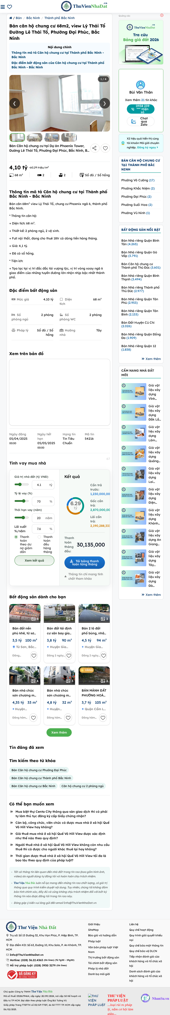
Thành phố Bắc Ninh (59, 17)
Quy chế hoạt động (141, 929)
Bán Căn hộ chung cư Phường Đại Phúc (39, 770)
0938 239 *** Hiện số (142, 109)
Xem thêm (59, 732)
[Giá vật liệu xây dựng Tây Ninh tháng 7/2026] (133, 557)
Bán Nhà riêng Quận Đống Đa (141, 336)
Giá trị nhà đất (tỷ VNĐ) (31, 476)
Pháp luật (94, 941)
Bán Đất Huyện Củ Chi (138, 324)
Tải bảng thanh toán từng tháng (85, 562)
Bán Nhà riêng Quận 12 (138, 348)
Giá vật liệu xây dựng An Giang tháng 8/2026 (155, 537)
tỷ (50, 485)
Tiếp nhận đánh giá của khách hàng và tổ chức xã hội (145, 961)
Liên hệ (133, 924)
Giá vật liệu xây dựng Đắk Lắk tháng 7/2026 (155, 413)
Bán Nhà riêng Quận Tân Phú (139, 301)
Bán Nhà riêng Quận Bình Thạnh (140, 277)
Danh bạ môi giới (99, 974)
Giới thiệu (94, 924)
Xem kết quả (34, 560)
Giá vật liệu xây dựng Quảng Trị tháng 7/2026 (154, 454)
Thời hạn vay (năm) (28, 510)
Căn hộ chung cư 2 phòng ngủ (83, 786)
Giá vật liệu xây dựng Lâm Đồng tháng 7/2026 (154, 433)
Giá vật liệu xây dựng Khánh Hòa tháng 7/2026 (154, 517)
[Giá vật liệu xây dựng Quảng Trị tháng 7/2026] (133, 453)
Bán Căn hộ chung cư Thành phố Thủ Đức (140, 266)
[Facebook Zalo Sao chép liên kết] (95, 148)
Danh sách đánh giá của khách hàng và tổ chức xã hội (145, 976)
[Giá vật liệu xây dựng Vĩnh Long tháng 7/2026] (133, 391)
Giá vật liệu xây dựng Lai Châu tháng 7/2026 (154, 475)
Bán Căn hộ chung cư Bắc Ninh (33, 786)
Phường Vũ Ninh (135, 213)
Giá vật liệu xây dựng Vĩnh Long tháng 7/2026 (154, 392)
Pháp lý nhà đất (98, 968)
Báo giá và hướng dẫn (102, 935)
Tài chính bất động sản (102, 963)
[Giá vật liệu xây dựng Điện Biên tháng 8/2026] (133, 495)
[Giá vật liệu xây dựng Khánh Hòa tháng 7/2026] (133, 516)
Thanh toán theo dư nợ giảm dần (26, 544)
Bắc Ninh (33, 17)
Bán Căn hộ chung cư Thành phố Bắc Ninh (41, 778)
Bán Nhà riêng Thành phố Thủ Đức (140, 289)
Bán (19, 17)
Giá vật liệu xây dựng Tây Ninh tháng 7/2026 (154, 558)
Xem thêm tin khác (141, 100)
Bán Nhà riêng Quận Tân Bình (139, 312)
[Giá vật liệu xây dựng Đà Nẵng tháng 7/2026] (133, 578)
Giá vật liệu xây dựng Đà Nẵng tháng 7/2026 (154, 579)
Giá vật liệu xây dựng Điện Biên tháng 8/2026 (154, 496)
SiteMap (93, 929)
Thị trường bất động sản (103, 957)
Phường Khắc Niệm (138, 188)
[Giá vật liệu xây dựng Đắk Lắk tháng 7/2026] (133, 412)
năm (48, 518)
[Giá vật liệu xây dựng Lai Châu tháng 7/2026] (133, 474)
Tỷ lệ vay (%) (23, 493)
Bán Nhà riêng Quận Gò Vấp (139, 254)
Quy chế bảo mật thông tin (146, 945)
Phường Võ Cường (138, 180)
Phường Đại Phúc (136, 197)
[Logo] (11, 927)
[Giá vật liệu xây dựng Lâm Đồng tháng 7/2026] (133, 433)
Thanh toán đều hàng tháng (47, 544)
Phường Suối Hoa (136, 205)
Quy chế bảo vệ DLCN (143, 951)
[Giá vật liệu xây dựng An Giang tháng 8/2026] (133, 537)
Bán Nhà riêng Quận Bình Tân (140, 242)
